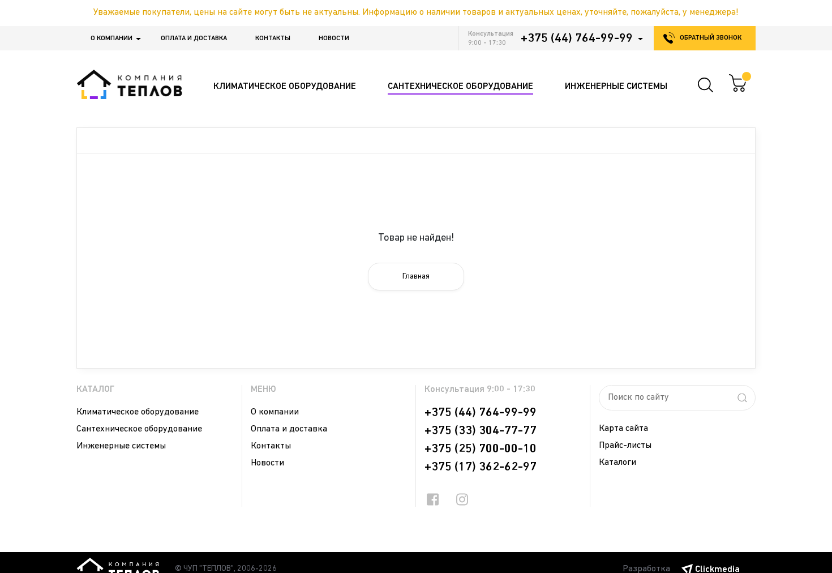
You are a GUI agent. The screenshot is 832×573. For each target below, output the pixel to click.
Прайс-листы (625, 445)
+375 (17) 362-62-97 (480, 467)
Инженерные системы (121, 446)
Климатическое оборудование (137, 412)
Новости (334, 38)
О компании (111, 38)
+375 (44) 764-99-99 (577, 38)
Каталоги (617, 462)
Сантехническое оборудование (139, 429)
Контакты (272, 38)
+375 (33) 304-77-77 (480, 431)
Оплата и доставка (194, 38)
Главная (416, 276)
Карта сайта (623, 428)
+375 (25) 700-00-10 (480, 449)
